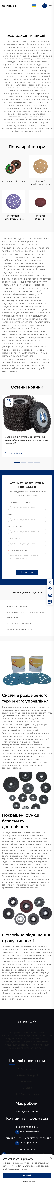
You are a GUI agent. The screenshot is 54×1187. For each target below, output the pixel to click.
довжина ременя (15, 612)
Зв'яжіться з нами (28, 1094)
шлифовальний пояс (17, 606)
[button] (17, 462)
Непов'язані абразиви (40, 217)
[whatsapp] (50, 589)
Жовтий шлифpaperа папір (40, 182)
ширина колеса (38, 612)
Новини (28, 1081)
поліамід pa (12, 617)
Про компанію (28, 1069)
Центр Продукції (28, 1075)
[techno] (27, 1021)
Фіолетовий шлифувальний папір (13, 218)
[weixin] (50, 602)
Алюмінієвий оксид (13, 181)
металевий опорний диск (20, 623)
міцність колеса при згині (20, 629)
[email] (50, 595)
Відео (28, 1088)
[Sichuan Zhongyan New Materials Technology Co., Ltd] (9, 5)
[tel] (50, 582)
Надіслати (27, 572)
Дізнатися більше (14, 453)
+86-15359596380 (29, 1131)
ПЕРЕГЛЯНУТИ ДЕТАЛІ (13, 166)
